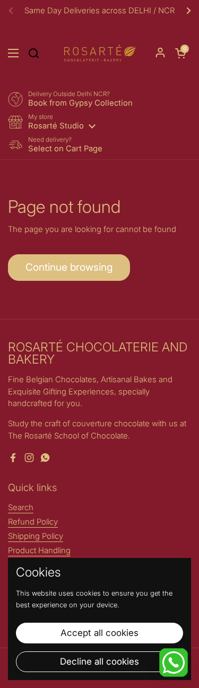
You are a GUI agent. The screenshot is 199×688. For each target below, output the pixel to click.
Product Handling (39, 550)
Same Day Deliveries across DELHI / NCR (99, 11)
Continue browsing (69, 267)
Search (20, 507)
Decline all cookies (99, 661)
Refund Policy (33, 522)
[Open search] (33, 53)
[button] (180, 53)
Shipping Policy (35, 536)
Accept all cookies (99, 632)
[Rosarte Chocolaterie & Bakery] (99, 53)
